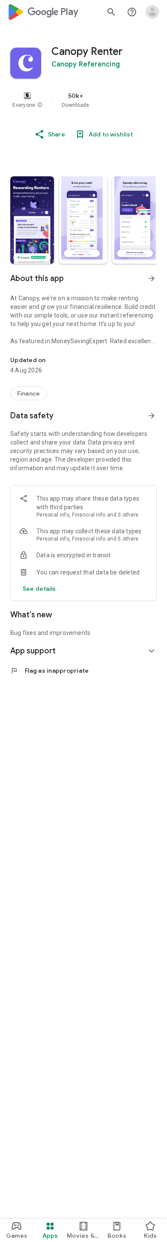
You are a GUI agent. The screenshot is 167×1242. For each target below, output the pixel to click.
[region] (83, 100)
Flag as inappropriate (49, 670)
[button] (39, 105)
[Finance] (28, 393)
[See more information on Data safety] (151, 415)
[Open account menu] (152, 12)
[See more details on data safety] (39, 588)
